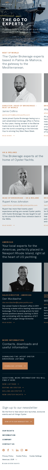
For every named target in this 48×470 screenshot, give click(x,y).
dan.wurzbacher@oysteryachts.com (17, 302)
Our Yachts (8, 431)
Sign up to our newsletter (17, 421)
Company (6, 439)
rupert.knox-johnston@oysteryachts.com (19, 205)
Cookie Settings (35, 456)
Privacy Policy (7, 456)
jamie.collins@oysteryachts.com (16, 115)
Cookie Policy (21, 456)
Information (8, 435)
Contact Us (8, 444)
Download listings (14, 366)
